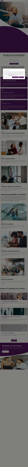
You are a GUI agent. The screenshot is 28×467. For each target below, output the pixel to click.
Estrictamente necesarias (15, 77)
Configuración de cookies (7, 77)
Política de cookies (10, 75)
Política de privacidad (15, 75)
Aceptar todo (21, 77)
